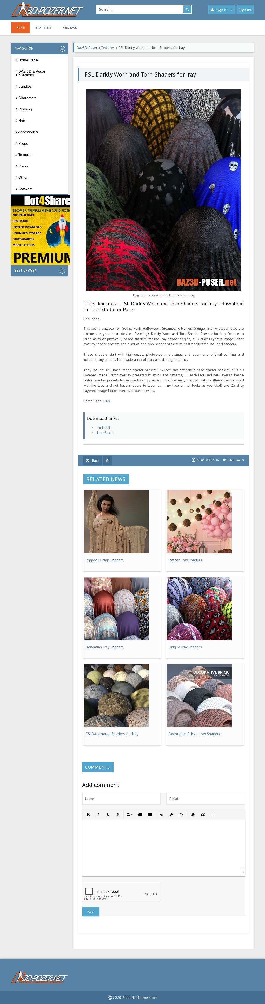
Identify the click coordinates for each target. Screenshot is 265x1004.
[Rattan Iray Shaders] (199, 552)
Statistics (43, 27)
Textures (108, 47)
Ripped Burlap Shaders (105, 560)
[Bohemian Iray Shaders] (116, 639)
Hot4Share (105, 432)
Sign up (245, 10)
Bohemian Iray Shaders (105, 647)
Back (95, 460)
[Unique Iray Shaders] (199, 639)
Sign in (221, 10)
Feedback (70, 27)
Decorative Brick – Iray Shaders (194, 733)
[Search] (187, 9)
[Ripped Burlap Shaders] (116, 552)
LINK (107, 401)
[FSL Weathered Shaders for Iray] (116, 726)
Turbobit (103, 427)
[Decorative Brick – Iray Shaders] (199, 726)
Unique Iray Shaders (185, 647)
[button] (87, 814)
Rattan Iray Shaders (185, 560)
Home (20, 27)
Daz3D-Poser (87, 47)
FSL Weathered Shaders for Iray (112, 733)
